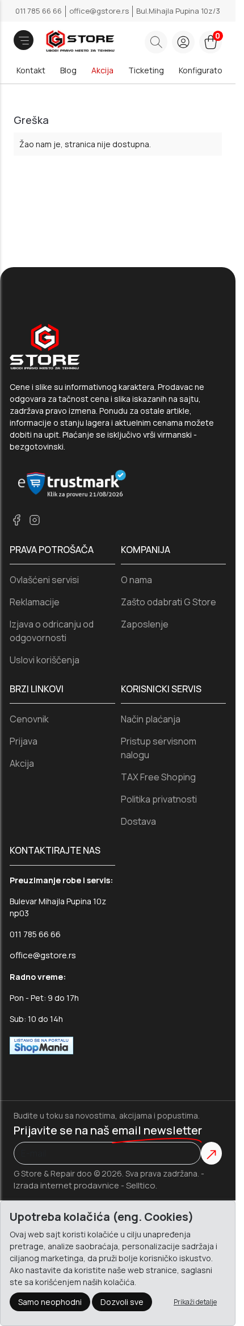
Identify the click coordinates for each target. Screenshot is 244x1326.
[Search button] (156, 42)
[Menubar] (23, 40)
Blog (68, 70)
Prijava (23, 741)
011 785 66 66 (39, 11)
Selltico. (141, 1185)
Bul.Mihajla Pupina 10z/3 (178, 11)
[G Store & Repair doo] (64, 42)
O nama (136, 579)
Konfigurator (202, 70)
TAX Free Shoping (158, 777)
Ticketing (146, 70)
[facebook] (16, 520)
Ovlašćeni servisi (44, 579)
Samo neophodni (50, 1301)
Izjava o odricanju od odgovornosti (52, 631)
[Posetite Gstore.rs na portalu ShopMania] (41, 1045)
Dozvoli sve (122, 1301)
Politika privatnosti (159, 799)
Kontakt (30, 70)
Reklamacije (35, 602)
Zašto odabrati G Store (168, 602)
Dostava (138, 821)
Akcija (102, 70)
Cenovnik (29, 719)
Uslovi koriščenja (44, 660)
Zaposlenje (145, 624)
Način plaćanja (150, 719)
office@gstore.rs (100, 11)
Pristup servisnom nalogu (158, 748)
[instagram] (34, 520)
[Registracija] (183, 42)
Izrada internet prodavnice (66, 1185)
